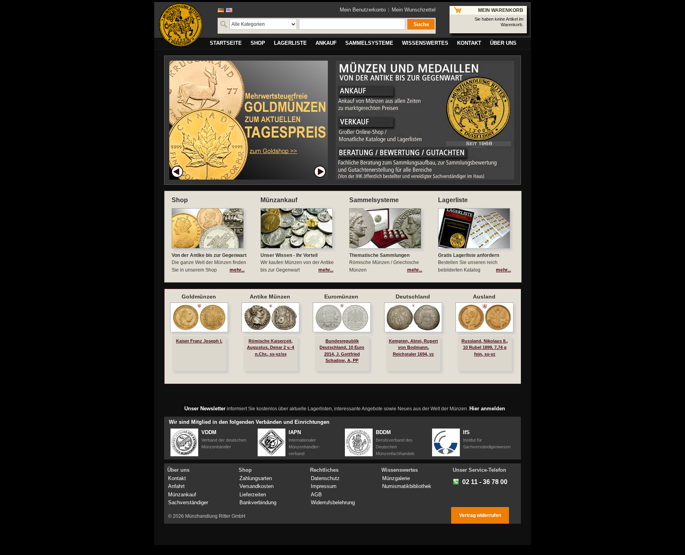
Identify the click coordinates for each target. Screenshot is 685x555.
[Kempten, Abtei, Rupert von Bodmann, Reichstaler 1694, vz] (413, 317)
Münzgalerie (396, 478)
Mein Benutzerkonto (363, 10)
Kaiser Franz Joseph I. (199, 341)
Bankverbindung (257, 502)
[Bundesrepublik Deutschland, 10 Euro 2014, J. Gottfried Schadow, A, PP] (342, 317)
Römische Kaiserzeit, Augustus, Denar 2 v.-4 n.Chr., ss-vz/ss (270, 347)
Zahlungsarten (255, 478)
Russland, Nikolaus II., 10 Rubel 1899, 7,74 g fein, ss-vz (484, 347)
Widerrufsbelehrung (333, 502)
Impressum (324, 486)
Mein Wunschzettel (414, 10)
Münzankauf (182, 495)
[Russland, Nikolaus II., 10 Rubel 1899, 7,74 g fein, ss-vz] (484, 317)
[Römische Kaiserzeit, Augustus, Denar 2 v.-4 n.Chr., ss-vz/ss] (270, 317)
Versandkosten (256, 486)
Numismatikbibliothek (406, 486)
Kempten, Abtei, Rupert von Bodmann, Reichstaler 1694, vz (413, 347)
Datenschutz (325, 478)
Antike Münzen (270, 296)
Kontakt (177, 478)
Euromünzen (341, 296)
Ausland (484, 296)
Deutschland (413, 296)
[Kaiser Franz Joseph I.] (199, 317)
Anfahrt (176, 486)
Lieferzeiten (252, 495)
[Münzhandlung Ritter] (181, 25)
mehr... (237, 270)
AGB (316, 495)
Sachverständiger (188, 502)
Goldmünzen (199, 296)
